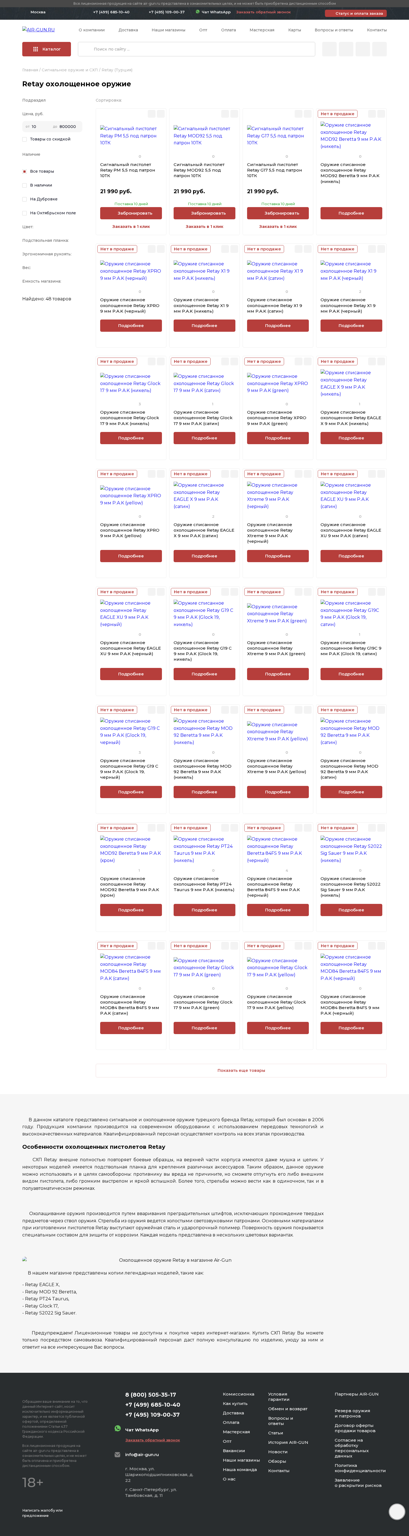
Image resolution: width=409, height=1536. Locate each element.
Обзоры (277, 1461)
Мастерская (262, 29)
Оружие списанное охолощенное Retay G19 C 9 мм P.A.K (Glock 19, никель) (203, 651)
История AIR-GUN (288, 1442)
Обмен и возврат (287, 1408)
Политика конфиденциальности (360, 1468)
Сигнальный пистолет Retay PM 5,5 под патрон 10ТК (127, 170)
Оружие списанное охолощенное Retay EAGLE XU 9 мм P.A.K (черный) (130, 648)
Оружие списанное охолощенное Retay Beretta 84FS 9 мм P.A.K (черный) (273, 887)
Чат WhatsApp (215, 12)
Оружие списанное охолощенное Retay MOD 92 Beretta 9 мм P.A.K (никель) (202, 769)
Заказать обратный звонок (263, 12)
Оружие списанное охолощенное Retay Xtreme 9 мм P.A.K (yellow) (276, 766)
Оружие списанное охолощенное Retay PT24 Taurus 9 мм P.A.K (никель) (204, 884)
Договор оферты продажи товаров (355, 1428)
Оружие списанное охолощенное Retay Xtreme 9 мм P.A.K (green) (276, 648)
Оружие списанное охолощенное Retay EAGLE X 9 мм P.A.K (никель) (351, 417)
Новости (278, 1451)
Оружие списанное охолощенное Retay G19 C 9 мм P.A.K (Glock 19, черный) (129, 769)
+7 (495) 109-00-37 (167, 12)
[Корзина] (379, 49)
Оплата (228, 29)
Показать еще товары (241, 1070)
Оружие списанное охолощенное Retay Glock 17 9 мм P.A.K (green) (203, 1002)
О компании (92, 29)
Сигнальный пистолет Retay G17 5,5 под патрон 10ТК (274, 170)
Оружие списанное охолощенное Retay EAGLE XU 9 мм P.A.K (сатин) (351, 530)
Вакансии (234, 1450)
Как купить (235, 1403)
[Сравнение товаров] (346, 49)
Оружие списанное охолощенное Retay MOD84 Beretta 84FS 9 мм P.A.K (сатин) (129, 1005)
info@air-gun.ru (142, 1454)
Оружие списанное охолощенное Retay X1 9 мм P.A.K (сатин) (274, 305)
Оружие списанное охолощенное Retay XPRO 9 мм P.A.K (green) (276, 417)
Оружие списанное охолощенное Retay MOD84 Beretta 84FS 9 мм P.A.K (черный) (350, 1005)
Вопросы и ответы (334, 29)
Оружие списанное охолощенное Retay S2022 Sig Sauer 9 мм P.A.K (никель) (351, 887)
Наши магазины (168, 29)
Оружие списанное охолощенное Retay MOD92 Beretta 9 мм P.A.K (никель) (350, 173)
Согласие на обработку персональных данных (352, 1448)
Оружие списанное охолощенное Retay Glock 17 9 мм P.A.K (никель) (129, 417)
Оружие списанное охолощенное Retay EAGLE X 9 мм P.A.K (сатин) (204, 530)
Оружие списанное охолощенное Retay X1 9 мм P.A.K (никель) (201, 305)
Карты (294, 29)
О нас (229, 1479)
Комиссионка (238, 1394)
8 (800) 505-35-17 (150, 1394)
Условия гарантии (279, 1396)
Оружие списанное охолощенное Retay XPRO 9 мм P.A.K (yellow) (129, 530)
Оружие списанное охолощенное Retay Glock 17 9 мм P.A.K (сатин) (203, 417)
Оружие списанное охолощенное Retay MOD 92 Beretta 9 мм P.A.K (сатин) (349, 769)
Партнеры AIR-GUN (357, 1394)
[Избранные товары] (363, 49)
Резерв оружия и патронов (352, 1413)
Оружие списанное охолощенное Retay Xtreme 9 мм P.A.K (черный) (269, 533)
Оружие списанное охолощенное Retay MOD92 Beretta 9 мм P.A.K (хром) (129, 887)
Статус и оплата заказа (359, 13)
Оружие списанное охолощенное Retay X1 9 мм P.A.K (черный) (348, 305)
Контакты (377, 29)
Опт (203, 29)
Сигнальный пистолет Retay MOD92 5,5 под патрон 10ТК (199, 170)
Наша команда (240, 1469)
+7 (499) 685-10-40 (111, 12)
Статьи (275, 1433)
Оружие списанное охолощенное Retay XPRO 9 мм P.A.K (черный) (129, 305)
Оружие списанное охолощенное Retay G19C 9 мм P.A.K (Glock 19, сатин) (351, 648)
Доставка (128, 29)
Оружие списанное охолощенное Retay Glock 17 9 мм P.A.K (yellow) (276, 1002)
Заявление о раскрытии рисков (358, 1482)
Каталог (52, 49)
